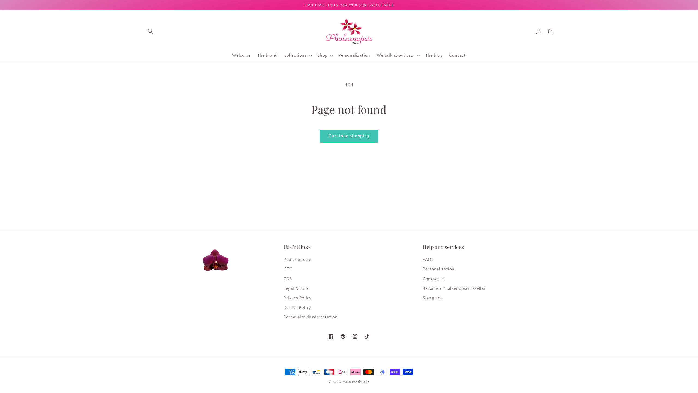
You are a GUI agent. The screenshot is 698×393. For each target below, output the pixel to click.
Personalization (439, 269)
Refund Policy (297, 307)
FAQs (428, 259)
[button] (151, 31)
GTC (288, 269)
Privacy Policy (297, 298)
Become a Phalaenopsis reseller (454, 288)
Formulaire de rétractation (311, 317)
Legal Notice (296, 288)
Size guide (433, 298)
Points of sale (297, 259)
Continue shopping (349, 136)
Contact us (434, 279)
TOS (288, 279)
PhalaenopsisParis (355, 382)
